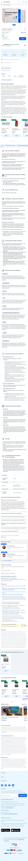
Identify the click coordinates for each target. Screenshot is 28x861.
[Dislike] (25, 625)
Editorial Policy (9, 560)
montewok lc (8, 729)
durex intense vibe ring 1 (9, 752)
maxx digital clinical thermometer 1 (19, 745)
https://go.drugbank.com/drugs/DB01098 (10, 603)
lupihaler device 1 (4, 743)
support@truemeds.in (5, 578)
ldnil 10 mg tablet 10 (12, 764)
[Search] (23, 2)
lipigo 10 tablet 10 (20, 764)
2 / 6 (16, 24)
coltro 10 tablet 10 (4, 760)
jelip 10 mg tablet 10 (23, 763)
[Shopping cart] (26, 2)
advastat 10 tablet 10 (5, 759)
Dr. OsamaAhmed (11, 554)
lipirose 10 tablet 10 (9, 767)
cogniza (11, 727)
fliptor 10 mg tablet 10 (5, 761)
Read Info (24, 32)
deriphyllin (24, 731)
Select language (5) (6, 79)
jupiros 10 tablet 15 (4, 764)
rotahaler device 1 (16, 738)
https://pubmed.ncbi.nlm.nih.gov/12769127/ (11, 608)
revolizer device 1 (8, 745)
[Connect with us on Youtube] (9, 785)
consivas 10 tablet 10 (13, 760)
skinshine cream (22, 727)
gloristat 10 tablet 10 (14, 761)
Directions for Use (10, 145)
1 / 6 (14, 24)
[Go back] (1, 1)
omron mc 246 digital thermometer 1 (8, 746)
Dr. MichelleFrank (11, 545)
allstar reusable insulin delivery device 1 (9, 750)
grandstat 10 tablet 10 (6, 763)
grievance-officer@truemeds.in (11, 813)
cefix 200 (20, 731)
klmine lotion (17, 729)
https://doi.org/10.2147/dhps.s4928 (10, 613)
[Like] (22, 625)
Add (23, 38)
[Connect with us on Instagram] (2, 785)
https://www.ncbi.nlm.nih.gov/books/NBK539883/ (12, 594)
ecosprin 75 (3, 728)
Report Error (3, 537)
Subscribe (22, 795)
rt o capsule (15, 728)
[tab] (14, 773)
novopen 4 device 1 (18, 752)
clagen (21, 729)
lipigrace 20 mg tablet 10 (16, 765)
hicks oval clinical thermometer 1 (18, 742)
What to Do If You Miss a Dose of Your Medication (10, 717)
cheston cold (16, 727)
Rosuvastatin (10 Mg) (6, 70)
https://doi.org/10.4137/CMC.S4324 (9, 621)
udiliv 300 (7, 727)
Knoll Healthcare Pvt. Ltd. (6, 30)
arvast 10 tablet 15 (13, 759)
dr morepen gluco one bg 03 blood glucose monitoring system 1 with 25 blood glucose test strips (13, 741)
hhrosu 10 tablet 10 (15, 763)
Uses (2, 145)
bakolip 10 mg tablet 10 (21, 759)
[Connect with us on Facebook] (6, 785)
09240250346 (13, 578)
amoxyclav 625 (9, 728)
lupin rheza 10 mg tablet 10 (18, 767)
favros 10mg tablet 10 (21, 760)
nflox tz (12, 729)
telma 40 (3, 727)
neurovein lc (8, 731)
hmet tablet (20, 728)
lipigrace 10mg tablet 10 (5, 765)
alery (5, 731)
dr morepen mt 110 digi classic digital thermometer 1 (11, 737)
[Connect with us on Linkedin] (13, 785)
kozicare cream (14, 731)
